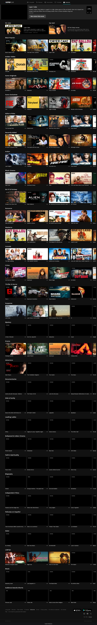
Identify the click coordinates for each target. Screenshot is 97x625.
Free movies (50, 2)
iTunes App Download (77, 610)
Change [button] (90, 616)
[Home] (9, 2)
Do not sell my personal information (17, 611)
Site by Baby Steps (88, 621)
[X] (91, 614)
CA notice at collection (54, 609)
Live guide (31, 2)
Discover (40, 2)
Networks (68, 2)
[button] (37, 16)
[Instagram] (84, 614)
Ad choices (63, 609)
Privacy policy (44, 609)
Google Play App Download (87, 610)
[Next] (91, 45)
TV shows (59, 2)
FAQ (6, 611)
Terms (37, 609)
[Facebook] (87, 614)
